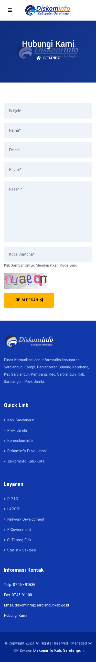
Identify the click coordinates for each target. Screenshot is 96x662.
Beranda (51, 58)
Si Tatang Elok (18, 540)
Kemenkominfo (19, 440)
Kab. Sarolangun (20, 420)
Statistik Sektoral (21, 550)
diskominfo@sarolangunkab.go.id (42, 605)
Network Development (25, 519)
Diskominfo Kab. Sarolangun (58, 650)
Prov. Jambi (16, 430)
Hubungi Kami (15, 615)
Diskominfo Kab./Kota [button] (26, 461)
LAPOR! (13, 509)
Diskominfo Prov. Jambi (26, 451)
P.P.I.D (12, 499)
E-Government (18, 529)
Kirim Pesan (27, 300)
